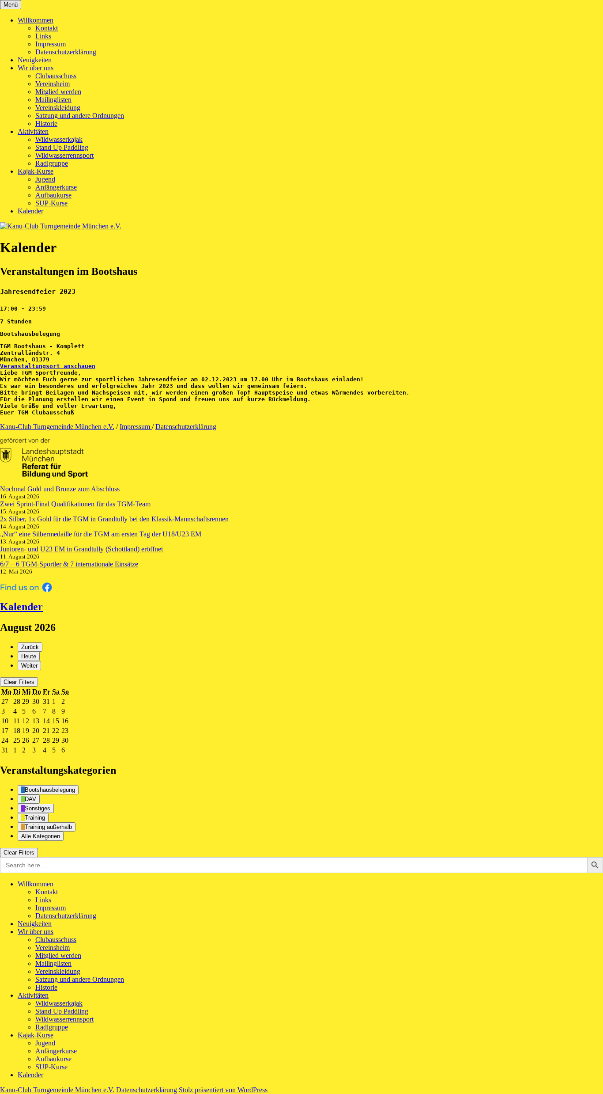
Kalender (30, 211)
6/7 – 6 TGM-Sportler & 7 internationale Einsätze (69, 564)
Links (43, 36)
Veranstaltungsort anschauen (47, 366)
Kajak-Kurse (35, 171)
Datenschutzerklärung (65, 52)
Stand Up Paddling (61, 147)
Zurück (30, 647)
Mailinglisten (53, 99)
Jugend (45, 179)
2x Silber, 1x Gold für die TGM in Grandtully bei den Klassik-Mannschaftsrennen (114, 519)
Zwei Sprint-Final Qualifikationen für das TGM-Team (75, 504)
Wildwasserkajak (59, 139)
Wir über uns (35, 68)
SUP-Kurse (51, 203)
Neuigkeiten (35, 60)
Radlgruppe (51, 163)
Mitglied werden (58, 91)
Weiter (29, 665)
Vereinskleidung (57, 107)
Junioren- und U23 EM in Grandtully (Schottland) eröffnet (81, 549)
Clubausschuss (55, 76)
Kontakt (46, 28)
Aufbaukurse (53, 195)
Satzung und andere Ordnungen (79, 115)
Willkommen (35, 20)
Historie (46, 123)
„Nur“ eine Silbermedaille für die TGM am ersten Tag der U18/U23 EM (100, 534)
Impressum (50, 44)
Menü (11, 4)
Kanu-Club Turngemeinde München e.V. (57, 426)
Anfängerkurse (56, 187)
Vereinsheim (52, 83)
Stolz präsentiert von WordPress (223, 1090)
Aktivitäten (33, 131)
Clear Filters (19, 682)
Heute (28, 656)
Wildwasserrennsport (64, 155)
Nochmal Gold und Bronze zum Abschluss (60, 489)
